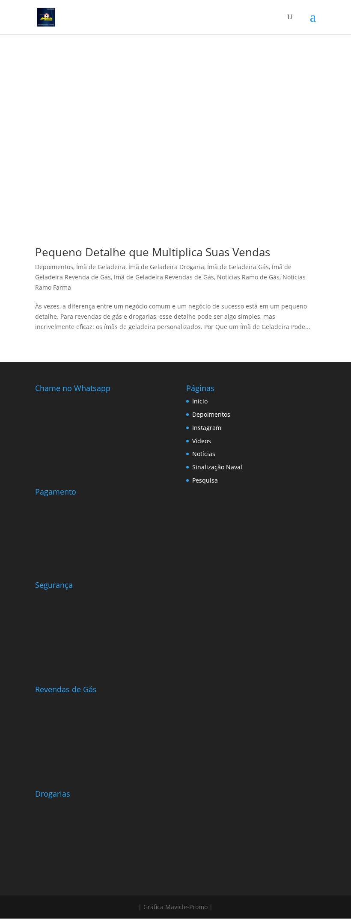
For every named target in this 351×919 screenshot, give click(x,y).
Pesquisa (205, 480)
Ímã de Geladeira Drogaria (166, 267)
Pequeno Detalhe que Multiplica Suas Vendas (152, 252)
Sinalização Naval (217, 467)
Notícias (203, 454)
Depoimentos (54, 267)
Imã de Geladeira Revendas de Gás (164, 277)
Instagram (206, 428)
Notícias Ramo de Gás (248, 277)
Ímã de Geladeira (100, 267)
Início (200, 401)
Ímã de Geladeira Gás (238, 267)
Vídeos (201, 441)
